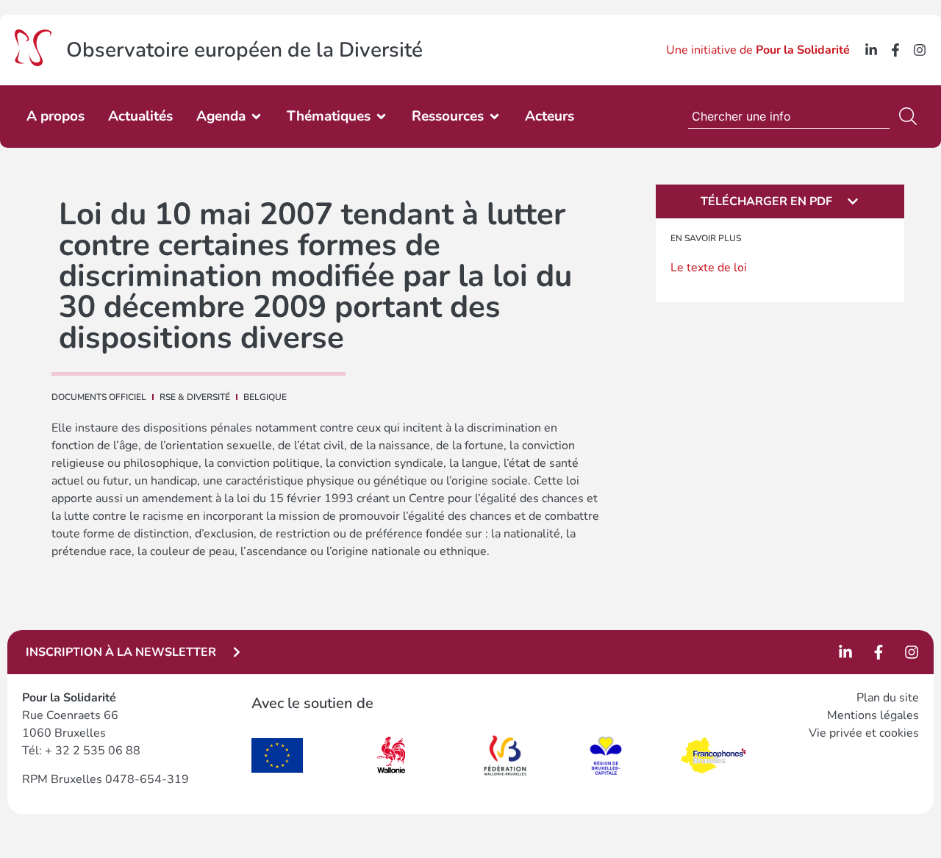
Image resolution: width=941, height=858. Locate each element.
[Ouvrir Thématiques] (381, 116)
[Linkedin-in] (871, 50)
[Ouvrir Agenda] (256, 116)
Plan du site (887, 698)
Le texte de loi (708, 268)
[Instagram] (919, 50)
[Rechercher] (910, 116)
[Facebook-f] (895, 50)
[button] (780, 201)
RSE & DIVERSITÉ (195, 397)
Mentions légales (873, 715)
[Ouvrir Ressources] (494, 116)
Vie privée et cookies (864, 733)
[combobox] (789, 116)
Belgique (265, 397)
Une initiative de (758, 50)
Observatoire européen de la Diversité (244, 50)
